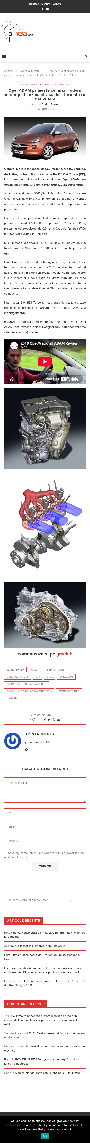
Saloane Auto (61, 84)
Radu (7, 1059)
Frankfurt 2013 (54, 669)
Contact (34, 4)
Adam (34, 669)
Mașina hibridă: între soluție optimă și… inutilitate (47, 1072)
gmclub (64, 654)
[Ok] (85, 1129)
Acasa (8, 70)
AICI (58, 327)
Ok (45, 1135)
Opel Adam (66, 677)
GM (38, 677)
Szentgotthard (69, 691)
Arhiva (57, 4)
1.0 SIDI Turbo (15, 669)
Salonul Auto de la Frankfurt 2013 (29, 691)
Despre (45, 4)
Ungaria (12, 698)
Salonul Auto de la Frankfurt (26, 684)
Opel (46, 84)
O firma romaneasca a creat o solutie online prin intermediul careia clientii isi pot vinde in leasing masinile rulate (41, 1020)
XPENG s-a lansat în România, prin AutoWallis (34, 945)
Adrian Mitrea (50, 104)
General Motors (30, 70)
